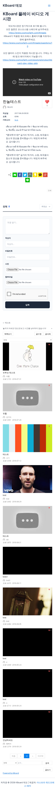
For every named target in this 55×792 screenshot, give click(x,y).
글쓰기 (48, 770)
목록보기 (8, 334)
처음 (13, 756)
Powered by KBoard (11, 773)
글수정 (38, 334)
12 (27, 756)
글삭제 (48, 334)
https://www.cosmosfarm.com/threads (27, 33)
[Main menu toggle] (49, 6)
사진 (7, 264)
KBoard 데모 (12, 5)
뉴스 (16, 120)
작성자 (8, 238)
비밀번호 (9, 251)
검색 (47, 763)
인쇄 (49, 190)
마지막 (40, 756)
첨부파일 (9, 277)
